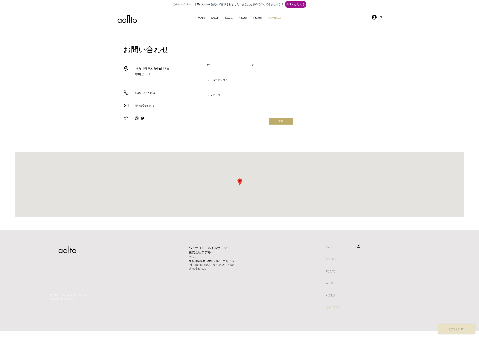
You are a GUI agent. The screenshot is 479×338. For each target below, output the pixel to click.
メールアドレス (216, 80)
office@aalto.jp (197, 268)
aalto (67, 250)
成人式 (330, 271)
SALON (330, 259)
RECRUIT (331, 295)
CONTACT (333, 307)
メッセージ (213, 95)
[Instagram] (137, 118)
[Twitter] (142, 118)
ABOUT (330, 283)
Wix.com (69, 298)
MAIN (329, 247)
